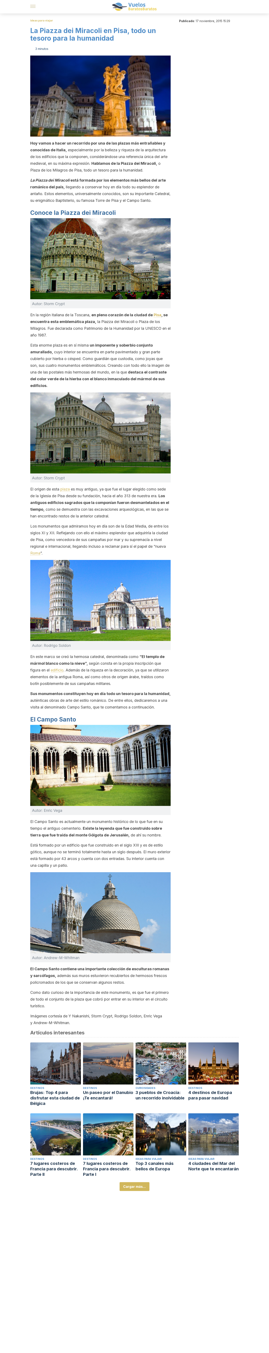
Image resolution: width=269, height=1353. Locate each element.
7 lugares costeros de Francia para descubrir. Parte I (107, 1169)
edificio (57, 670)
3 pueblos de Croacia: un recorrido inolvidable (160, 1095)
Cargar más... (134, 1186)
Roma (35, 553)
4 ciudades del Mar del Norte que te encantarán (213, 1166)
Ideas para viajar (41, 20)
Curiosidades (145, 1088)
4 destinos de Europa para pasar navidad (210, 1095)
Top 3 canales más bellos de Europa (155, 1166)
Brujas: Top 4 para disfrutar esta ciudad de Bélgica (55, 1098)
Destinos (37, 1088)
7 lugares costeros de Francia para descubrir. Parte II (54, 1169)
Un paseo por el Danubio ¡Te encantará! (108, 1095)
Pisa (157, 315)
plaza (65, 489)
